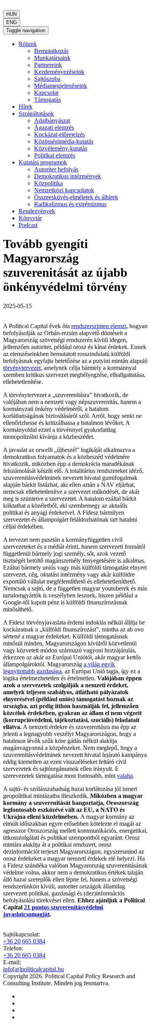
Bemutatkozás (51, 51)
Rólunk (28, 44)
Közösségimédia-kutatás (63, 141)
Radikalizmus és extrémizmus (70, 204)
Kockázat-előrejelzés (59, 134)
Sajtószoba (47, 78)
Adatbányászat (52, 120)
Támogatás (47, 99)
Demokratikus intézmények (67, 176)
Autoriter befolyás (56, 169)
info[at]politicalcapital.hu (33, 969)
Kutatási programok (43, 162)
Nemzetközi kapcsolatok (64, 190)
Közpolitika (48, 183)
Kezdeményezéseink (59, 71)
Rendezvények (37, 211)
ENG (11, 22)
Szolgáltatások (36, 113)
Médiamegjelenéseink (60, 85)
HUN (11, 14)
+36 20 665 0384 (24, 941)
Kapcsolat (46, 92)
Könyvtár (30, 218)
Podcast (28, 225)
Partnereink (48, 65)
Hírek (26, 106)
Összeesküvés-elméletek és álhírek (76, 197)
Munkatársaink (52, 58)
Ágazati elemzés (54, 127)
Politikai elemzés (54, 155)
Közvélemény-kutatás (60, 148)
